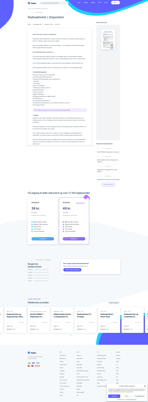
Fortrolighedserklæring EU (131, 399)
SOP (117, 380)
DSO (117, 374)
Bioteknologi (63, 364)
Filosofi (62, 389)
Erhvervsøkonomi (64, 386)
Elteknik (62, 374)
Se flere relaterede (108, 184)
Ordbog (93, 2)
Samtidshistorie (101, 370)
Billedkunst (63, 358)
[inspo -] (32, 3)
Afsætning (62, 355)
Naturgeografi (80, 392)
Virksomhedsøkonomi (103, 386)
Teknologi (99, 377)
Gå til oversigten (113, 302)
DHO (117, 367)
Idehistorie (79, 358)
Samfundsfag (100, 367)
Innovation (79, 367)
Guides (86, 2)
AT (117, 364)
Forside (29, 8)
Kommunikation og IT (82, 377)
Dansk (61, 367)
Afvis (126, 396)
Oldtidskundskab (101, 355)
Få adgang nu (42, 238)
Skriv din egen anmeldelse (72, 269)
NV (77, 395)
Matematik (79, 383)
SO (117, 377)
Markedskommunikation (83, 380)
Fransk (61, 392)
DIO (117, 370)
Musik (78, 389)
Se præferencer (139, 396)
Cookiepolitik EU (121, 399)
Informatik (79, 364)
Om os (106, 2)
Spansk (99, 374)
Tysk (98, 383)
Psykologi (99, 361)
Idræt (78, 361)
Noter (117, 361)
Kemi (78, 374)
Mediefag (79, 386)
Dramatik (62, 370)
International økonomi (82, 370)
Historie (79, 355)
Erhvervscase (63, 380)
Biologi (62, 361)
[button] (145, 386)
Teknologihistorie (102, 380)
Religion (99, 364)
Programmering (101, 358)
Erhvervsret (63, 383)
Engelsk (62, 377)
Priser (99, 2)
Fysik (33, 8)
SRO (117, 383)
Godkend (114, 396)
